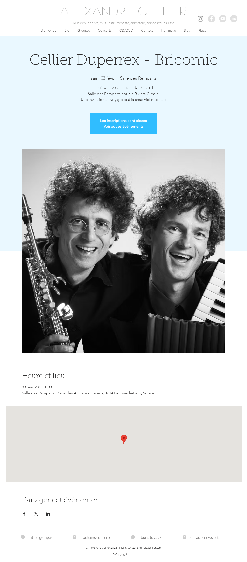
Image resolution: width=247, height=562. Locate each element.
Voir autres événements (124, 126)
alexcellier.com (153, 547)
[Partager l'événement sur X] (36, 514)
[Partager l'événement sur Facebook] (24, 514)
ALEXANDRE (96, 11)
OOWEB (236, 528)
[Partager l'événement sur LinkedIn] (48, 514)
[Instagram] (200, 18)
